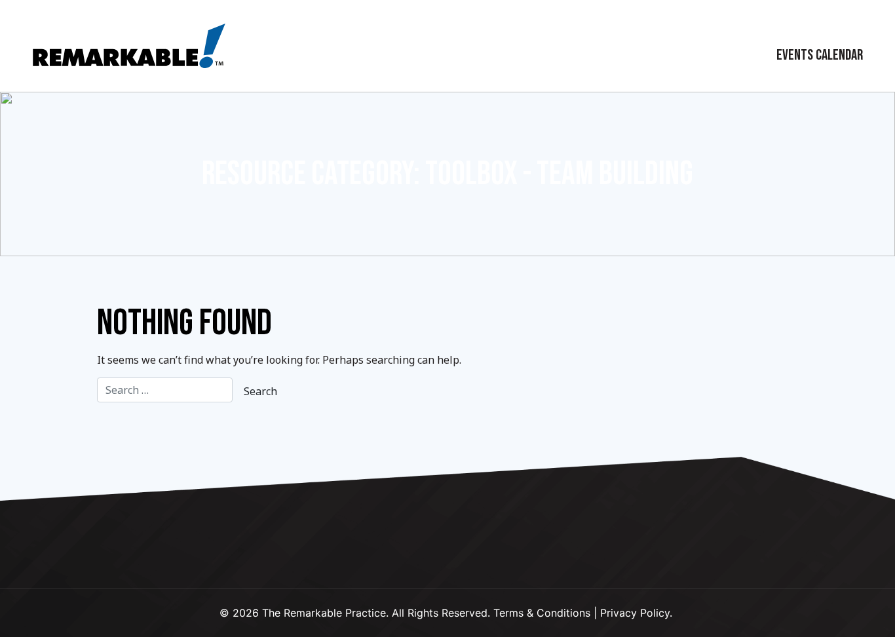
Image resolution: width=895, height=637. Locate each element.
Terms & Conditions (541, 612)
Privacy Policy (635, 612)
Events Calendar (819, 55)
